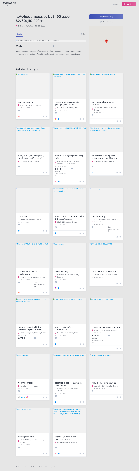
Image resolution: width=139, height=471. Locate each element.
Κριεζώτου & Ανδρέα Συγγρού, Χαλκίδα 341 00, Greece (68, 162)
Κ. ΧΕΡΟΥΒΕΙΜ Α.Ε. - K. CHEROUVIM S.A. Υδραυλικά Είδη (69, 217)
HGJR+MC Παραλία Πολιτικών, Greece (32, 441)
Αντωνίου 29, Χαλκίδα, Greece (105, 330)
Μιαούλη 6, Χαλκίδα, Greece (30, 220)
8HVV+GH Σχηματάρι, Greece (68, 108)
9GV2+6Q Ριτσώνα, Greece (67, 222)
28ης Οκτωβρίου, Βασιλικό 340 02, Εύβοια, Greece (107, 221)
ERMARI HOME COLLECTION (104, 271)
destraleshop (99, 216)
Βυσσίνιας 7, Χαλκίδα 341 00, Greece (68, 390)
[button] (106, 41)
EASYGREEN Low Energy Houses (103, 103)
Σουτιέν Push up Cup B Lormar (106, 327)
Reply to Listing (106, 17)
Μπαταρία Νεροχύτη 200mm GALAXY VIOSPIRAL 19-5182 (30, 328)
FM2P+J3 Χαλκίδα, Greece (67, 442)
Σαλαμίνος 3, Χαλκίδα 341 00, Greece (105, 109)
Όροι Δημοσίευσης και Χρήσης (56, 467)
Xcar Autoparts (25, 102)
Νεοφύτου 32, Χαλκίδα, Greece (105, 275)
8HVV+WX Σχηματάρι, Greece (68, 333)
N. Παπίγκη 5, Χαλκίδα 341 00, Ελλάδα (32, 26)
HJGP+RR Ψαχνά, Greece (29, 161)
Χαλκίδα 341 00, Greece (29, 386)
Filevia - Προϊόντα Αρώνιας (104, 383)
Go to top (19, 467)
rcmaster (23, 216)
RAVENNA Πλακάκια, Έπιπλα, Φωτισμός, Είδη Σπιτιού (67, 103)
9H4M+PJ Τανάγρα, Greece (30, 105)
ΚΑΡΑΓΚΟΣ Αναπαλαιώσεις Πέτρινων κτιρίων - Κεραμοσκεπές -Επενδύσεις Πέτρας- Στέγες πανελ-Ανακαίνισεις (67, 438)
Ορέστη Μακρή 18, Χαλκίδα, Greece (33, 333)
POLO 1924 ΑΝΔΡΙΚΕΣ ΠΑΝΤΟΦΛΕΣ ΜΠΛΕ (69, 157)
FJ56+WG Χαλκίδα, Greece (104, 161)
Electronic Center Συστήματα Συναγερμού (68, 384)
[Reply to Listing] (43, 116)
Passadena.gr (62, 271)
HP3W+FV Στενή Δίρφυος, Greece (32, 277)
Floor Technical (25, 383)
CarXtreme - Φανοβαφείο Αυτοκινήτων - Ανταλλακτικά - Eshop (105, 157)
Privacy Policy (30, 467)
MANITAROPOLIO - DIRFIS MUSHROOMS (29, 272)
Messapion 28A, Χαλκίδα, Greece (106, 386)
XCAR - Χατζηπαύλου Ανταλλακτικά (64, 328)
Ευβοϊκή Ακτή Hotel (26, 437)
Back (40, 467)
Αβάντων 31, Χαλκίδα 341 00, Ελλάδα (68, 276)
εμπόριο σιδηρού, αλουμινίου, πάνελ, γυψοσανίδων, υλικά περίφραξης (31, 157)
